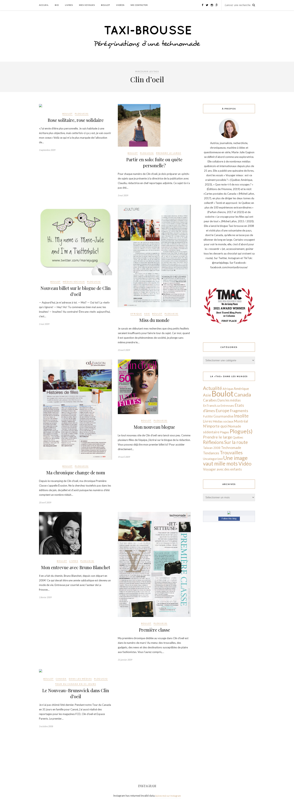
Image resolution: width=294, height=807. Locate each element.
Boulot (105, 5)
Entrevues (227, 405)
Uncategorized (213, 459)
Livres (69, 5)
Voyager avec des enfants (222, 469)
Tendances (211, 453)
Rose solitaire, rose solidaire (76, 120)
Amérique (241, 388)
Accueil (44, 5)
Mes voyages (87, 5)
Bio (57, 5)
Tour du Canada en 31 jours (75, 684)
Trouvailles (231, 452)
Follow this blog (229, 518)
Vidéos (120, 5)
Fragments (239, 410)
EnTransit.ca (211, 405)
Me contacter (139, 5)
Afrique (136, 313)
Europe (222, 410)
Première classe (154, 630)
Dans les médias (80, 679)
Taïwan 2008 (211, 448)
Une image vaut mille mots (225, 461)
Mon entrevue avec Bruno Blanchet (75, 567)
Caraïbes (210, 400)
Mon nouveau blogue (154, 427)
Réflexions (213, 442)
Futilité (208, 416)
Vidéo (244, 464)
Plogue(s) (82, 113)
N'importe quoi (215, 426)
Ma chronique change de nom (75, 473)
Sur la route (236, 442)
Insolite (241, 416)
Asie (147, 313)
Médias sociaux (74, 281)
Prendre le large (168, 153)
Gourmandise (223, 416)
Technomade (231, 448)
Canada (61, 679)
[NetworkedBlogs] (229, 513)
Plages (224, 432)
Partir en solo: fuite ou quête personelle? (154, 162)
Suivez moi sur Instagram (168, 795)
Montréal (241, 421)
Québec (238, 437)
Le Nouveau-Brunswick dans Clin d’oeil (75, 693)
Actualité (212, 388)
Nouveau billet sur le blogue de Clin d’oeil (75, 291)
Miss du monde (154, 320)
